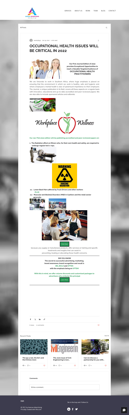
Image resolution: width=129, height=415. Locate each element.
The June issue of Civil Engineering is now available (62, 359)
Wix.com (38, 409)
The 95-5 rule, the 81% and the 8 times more (33, 359)
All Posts (23, 27)
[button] (106, 27)
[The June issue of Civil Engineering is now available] (64, 346)
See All (107, 335)
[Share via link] (44, 319)
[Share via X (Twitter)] (35, 319)
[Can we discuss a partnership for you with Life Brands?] (95, 346)
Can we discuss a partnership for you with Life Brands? (93, 359)
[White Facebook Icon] (72, 409)
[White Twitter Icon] (76, 409)
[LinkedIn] (68, 409)
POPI (22, 401)
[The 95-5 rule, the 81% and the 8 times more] (34, 346)
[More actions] (98, 40)
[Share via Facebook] (30, 319)
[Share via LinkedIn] (40, 319)
